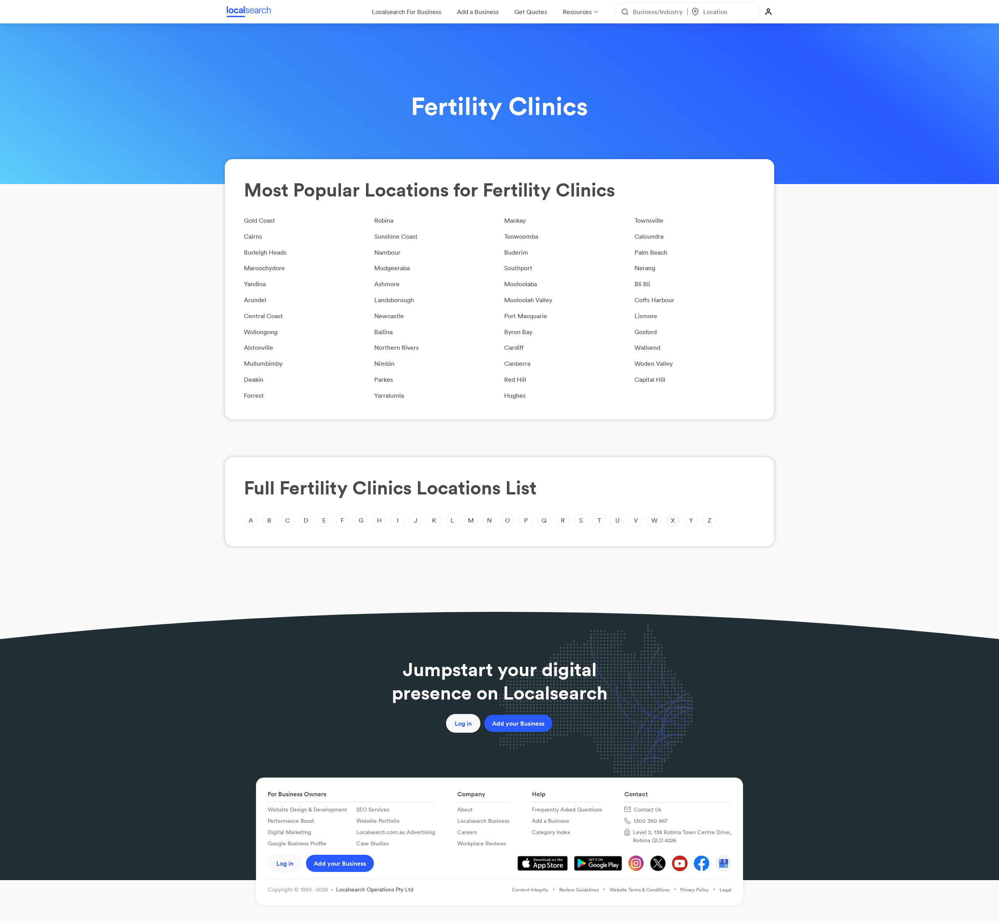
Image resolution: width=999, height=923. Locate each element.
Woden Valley (654, 363)
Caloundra (649, 236)
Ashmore (387, 284)
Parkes (383, 379)
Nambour (387, 252)
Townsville (649, 220)
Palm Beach (651, 252)
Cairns (253, 236)
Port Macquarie (525, 316)
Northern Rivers (396, 347)
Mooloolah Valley (528, 300)
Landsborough (394, 300)
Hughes (515, 395)
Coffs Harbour (654, 300)
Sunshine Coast (396, 236)
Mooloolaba (520, 284)
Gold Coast (259, 220)
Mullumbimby (263, 363)
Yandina (255, 284)
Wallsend (647, 347)
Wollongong (260, 332)
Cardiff (514, 347)
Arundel (255, 300)
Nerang (645, 268)
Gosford (646, 332)
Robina (383, 220)
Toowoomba (521, 236)
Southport (518, 268)
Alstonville (258, 347)
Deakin (253, 379)
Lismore (646, 316)
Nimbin (384, 363)
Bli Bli (642, 284)
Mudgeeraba (392, 268)
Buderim (516, 252)
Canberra (517, 363)
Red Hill (515, 379)
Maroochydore (264, 268)
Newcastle (389, 316)
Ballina (383, 332)
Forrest (254, 395)
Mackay (515, 220)
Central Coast (263, 316)
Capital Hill (650, 379)
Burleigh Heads (265, 252)
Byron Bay (518, 332)
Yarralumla (389, 395)
